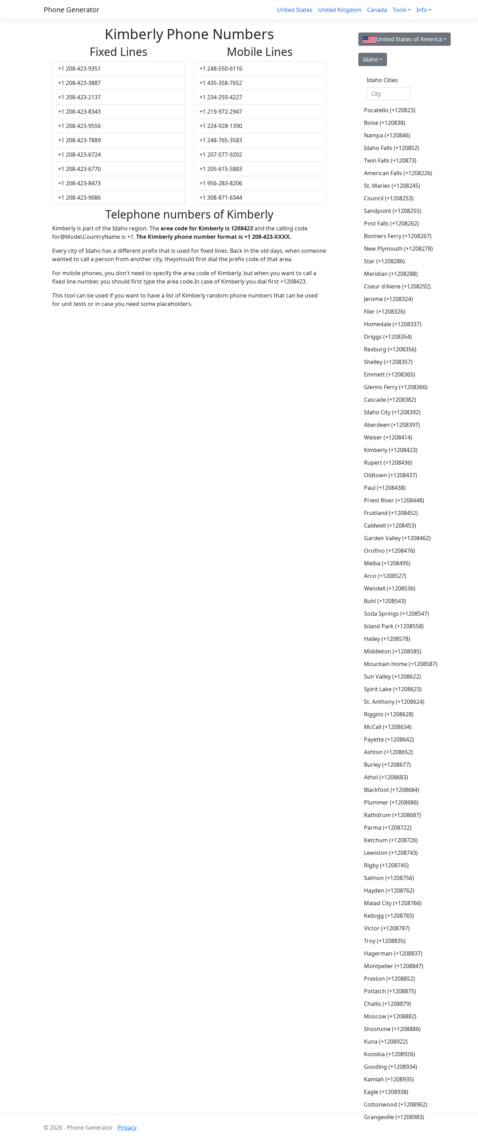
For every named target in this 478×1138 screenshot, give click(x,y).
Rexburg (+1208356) (390, 349)
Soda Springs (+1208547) (391, 613)
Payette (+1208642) (389, 739)
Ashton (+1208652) (388, 752)
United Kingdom (339, 10)
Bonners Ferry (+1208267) (391, 236)
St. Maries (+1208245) (391, 185)
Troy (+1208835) (385, 941)
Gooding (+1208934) (390, 1067)
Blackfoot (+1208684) (391, 790)
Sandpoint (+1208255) (391, 211)
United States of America (409, 39)
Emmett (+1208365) (389, 374)
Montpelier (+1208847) (391, 966)
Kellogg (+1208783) (389, 915)
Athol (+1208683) (386, 777)
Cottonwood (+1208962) (391, 1104)
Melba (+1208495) (387, 563)
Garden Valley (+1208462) (391, 538)
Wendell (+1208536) (389, 588)
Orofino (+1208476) (389, 550)
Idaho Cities (382, 80)
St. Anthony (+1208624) (391, 702)
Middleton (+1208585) (391, 651)
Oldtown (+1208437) (390, 475)
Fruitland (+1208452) (391, 513)
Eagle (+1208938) (386, 1092)
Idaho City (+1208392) (391, 412)
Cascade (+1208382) (390, 399)
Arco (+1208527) (385, 576)
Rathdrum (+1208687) (391, 815)
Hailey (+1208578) (387, 639)
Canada (377, 10)
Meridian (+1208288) (391, 274)
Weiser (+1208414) (388, 437)
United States (294, 10)
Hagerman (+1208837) (391, 953)
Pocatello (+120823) (389, 110)
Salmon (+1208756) (389, 878)
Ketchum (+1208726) (391, 840)
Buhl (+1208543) (385, 601)
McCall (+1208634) (388, 727)
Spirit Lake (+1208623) (391, 689)
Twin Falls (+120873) (390, 160)
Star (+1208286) (384, 261)
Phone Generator (71, 9)
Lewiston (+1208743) (391, 853)
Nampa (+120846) (387, 135)
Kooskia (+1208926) (389, 1054)
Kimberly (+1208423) (390, 450)
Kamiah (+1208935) (389, 1079)
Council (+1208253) (389, 198)
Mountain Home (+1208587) (391, 664)
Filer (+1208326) (384, 311)
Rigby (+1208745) (386, 865)
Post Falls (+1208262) (391, 223)
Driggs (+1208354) (388, 337)
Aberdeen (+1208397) (391, 425)
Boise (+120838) (384, 123)
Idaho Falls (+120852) (391, 148)
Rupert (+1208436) (388, 462)
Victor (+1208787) (387, 928)
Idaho (370, 59)
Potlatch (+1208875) (390, 991)
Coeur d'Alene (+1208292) (391, 286)
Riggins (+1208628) (389, 714)
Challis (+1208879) (387, 1004)
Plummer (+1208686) (391, 802)
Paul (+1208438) (385, 488)
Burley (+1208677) (387, 764)
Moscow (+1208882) (390, 1016)
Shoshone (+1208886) (391, 1029)
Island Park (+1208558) (391, 626)
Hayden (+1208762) (389, 890)
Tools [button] (400, 10)
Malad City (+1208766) (391, 903)
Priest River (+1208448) (391, 500)
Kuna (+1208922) (386, 1041)
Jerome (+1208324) (388, 299)
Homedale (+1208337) (391, 324)
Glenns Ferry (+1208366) (391, 387)
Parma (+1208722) (388, 827)
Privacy (127, 1127)
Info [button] (421, 10)
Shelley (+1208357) (388, 362)
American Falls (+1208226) (391, 173)
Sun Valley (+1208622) (391, 676)
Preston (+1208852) (389, 978)
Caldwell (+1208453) (390, 525)
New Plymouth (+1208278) (391, 248)
